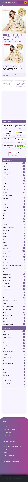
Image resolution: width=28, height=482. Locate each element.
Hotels (14, 254)
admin (19, 41)
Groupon (14, 245)
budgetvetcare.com (14, 346)
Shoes (14, 298)
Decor (14, 204)
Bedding (14, 74)
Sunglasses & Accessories (14, 300)
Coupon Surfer (14, 384)
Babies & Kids (14, 172)
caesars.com (14, 334)
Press (5, 449)
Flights (14, 236)
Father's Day (14, 224)
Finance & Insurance (14, 227)
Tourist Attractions (14, 306)
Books (14, 186)
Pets (14, 292)
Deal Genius (14, 201)
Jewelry (14, 260)
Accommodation (14, 163)
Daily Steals (14, 378)
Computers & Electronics (14, 195)
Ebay (14, 213)
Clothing (14, 192)
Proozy (14, 295)
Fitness (14, 233)
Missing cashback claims (11, 429)
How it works (8, 432)
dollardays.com (14, 337)
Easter (14, 210)
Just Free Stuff (14, 381)
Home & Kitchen (20, 74)
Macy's (14, 360)
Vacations (14, 318)
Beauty (14, 181)
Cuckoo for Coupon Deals (8, 2)
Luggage (14, 268)
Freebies (14, 242)
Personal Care (14, 289)
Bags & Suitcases (14, 175)
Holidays (14, 248)
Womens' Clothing (14, 324)
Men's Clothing (14, 274)
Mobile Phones (14, 277)
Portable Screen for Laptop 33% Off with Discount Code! (8, 83)
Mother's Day (14, 280)
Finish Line (14, 230)
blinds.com (14, 343)
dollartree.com (14, 349)
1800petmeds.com (14, 363)
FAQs (5, 426)
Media (6, 452)
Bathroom (14, 178)
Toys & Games (14, 309)
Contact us (7, 435)
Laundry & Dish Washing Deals (14, 265)
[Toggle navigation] (2, 5)
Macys (14, 271)
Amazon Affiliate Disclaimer (12, 446)
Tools (14, 303)
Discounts (14, 207)
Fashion (14, 222)
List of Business (9, 455)
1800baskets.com (14, 351)
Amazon (9, 74)
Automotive (14, 169)
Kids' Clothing (14, 262)
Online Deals (6, 75)
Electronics (14, 219)
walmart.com (14, 340)
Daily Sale (14, 198)
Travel (14, 312)
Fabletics (14, 387)
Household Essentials (14, 257)
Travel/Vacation (14, 315)
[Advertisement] (14, 105)
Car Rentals (14, 189)
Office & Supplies (14, 283)
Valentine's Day (14, 321)
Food (14, 239)
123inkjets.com (14, 357)
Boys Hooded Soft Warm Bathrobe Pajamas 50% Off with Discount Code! (20, 84)
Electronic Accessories (14, 216)
